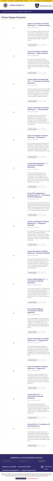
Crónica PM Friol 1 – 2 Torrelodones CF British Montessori (35, 396)
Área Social (11, 0)
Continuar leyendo (32, 45)
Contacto (4, 0)
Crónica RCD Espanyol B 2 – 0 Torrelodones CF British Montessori (37, 165)
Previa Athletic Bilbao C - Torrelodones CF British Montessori (36, 310)
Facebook (38, 0)
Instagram (49, 0)
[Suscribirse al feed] (49, 18)
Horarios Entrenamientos (11, 470)
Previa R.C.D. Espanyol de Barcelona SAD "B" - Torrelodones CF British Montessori (39, 195)
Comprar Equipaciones (28, 470)
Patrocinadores (19, 0)
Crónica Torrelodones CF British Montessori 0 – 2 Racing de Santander (38, 223)
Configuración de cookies (33, 478)
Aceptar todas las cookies (21, 478)
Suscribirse (41, 461)
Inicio (4, 11)
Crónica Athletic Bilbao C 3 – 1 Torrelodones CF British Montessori (38, 281)
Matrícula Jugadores (9, 466)
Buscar (26, 0)
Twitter (44, 0)
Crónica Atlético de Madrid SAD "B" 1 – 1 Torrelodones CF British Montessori (38, 81)
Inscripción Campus (24, 466)
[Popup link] (13, 28)
